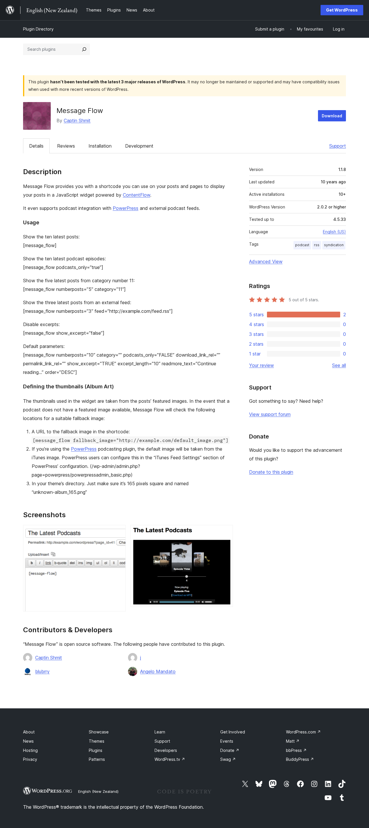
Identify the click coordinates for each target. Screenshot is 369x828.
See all (339, 365)
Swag (228, 759)
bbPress (296, 750)
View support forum (270, 414)
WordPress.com (303, 731)
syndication (334, 245)
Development (139, 146)
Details (36, 146)
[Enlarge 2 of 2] (225, 533)
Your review (261, 365)
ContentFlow (136, 195)
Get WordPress (342, 9)
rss (316, 245)
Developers (166, 750)
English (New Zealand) (98, 791)
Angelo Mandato (158, 671)
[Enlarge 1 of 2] (118, 533)
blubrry (42, 671)
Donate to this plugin (271, 472)
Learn (160, 731)
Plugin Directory (38, 29)
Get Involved (232, 731)
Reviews (66, 146)
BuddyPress (300, 759)
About (29, 731)
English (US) (334, 231)
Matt (293, 741)
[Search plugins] (84, 49)
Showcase (99, 731)
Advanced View (266, 261)
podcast (302, 245)
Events (226, 741)
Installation (100, 146)
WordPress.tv (170, 759)
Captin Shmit (77, 120)
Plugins (95, 750)
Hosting (30, 750)
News (28, 741)
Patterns (97, 759)
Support (337, 146)
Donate (229, 750)
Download (332, 115)
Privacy (30, 759)
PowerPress (125, 208)
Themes (96, 741)
